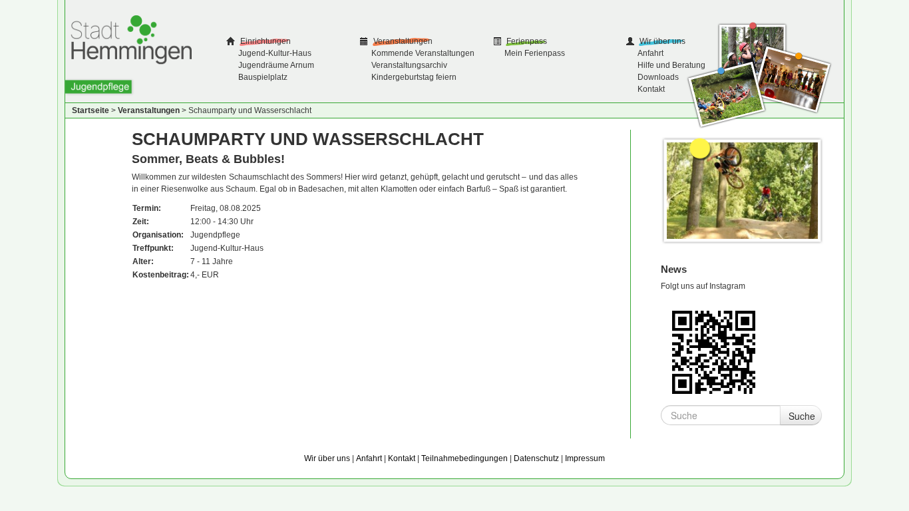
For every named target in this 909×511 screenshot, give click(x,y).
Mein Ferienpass (534, 53)
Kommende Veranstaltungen (422, 53)
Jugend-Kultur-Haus (274, 53)
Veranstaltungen (402, 41)
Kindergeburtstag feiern (413, 77)
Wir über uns (661, 41)
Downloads (658, 77)
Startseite (90, 110)
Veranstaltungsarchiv (409, 65)
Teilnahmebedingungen (464, 458)
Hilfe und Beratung (671, 65)
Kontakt (651, 89)
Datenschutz (536, 458)
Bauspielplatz (262, 77)
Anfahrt (650, 53)
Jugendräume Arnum (276, 65)
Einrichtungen (264, 41)
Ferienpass (525, 41)
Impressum (585, 458)
